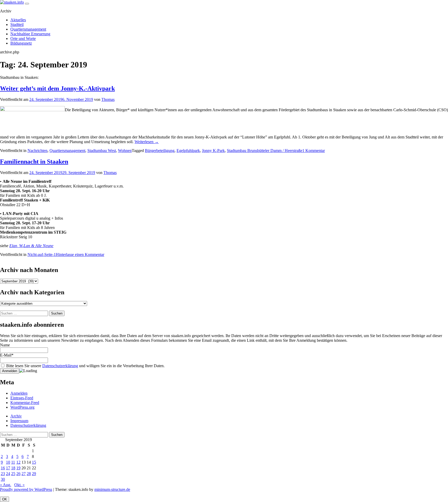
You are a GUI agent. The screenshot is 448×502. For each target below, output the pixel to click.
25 (13, 473)
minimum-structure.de (112, 489)
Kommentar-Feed (24, 402)
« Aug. (5, 485)
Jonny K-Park (213, 150)
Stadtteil (17, 24)
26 (18, 473)
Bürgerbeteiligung (159, 150)
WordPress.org (22, 407)
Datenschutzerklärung (60, 366)
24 (8, 473)
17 (8, 468)
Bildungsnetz (21, 43)
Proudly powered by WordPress (26, 489)
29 (34, 473)
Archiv (16, 416)
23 (3, 473)
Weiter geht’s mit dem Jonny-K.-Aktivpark (57, 88)
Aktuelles (18, 20)
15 (34, 462)
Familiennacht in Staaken (34, 161)
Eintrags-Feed (21, 398)
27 (24, 473)
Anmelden (18, 393)
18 (13, 468)
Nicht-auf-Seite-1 (41, 254)
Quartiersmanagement (28, 29)
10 (8, 462)
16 (3, 468)
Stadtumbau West (101, 150)
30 (3, 479)
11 (13, 462)
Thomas (108, 99)
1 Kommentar (313, 150)
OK (4, 499)
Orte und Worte (23, 38)
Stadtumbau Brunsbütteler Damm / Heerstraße (264, 150)
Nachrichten (37, 150)
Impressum (19, 421)
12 (18, 462)
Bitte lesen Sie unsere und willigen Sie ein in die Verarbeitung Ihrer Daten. (85, 366)
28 (29, 473)
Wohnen (125, 150)
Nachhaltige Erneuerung (30, 34)
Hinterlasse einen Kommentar (80, 254)
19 (18, 468)
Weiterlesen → (147, 142)
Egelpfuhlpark (188, 150)
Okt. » (19, 485)
